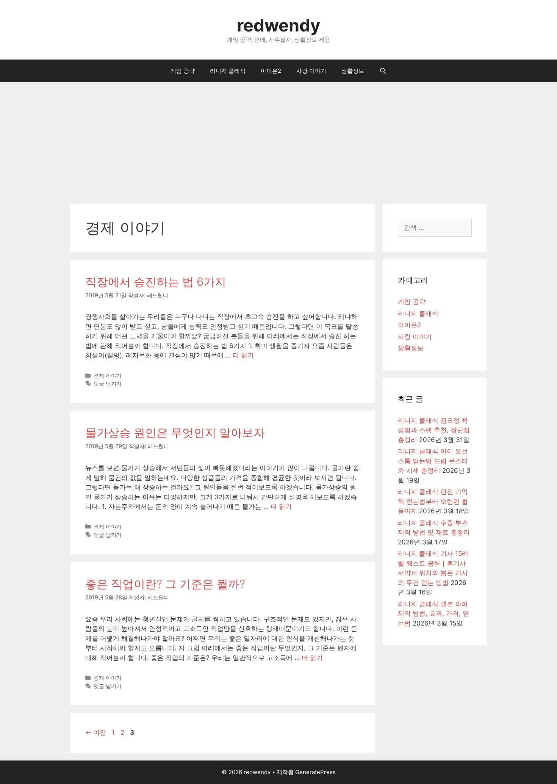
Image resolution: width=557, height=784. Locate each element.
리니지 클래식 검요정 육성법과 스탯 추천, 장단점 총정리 (434, 430)
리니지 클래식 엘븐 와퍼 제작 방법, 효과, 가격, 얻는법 (433, 613)
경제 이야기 (108, 375)
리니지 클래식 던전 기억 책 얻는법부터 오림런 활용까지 (433, 501)
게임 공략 (183, 70)
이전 (95, 732)
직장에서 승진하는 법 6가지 (155, 282)
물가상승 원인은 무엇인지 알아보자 (175, 432)
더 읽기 (243, 355)
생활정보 (352, 70)
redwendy (278, 25)
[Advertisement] (278, 139)
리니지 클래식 (228, 70)
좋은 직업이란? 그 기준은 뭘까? (165, 584)
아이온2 (271, 70)
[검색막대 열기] (383, 71)
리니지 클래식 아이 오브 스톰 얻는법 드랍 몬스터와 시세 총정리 (433, 460)
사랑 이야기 (311, 70)
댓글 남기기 (108, 383)
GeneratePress (315, 772)
